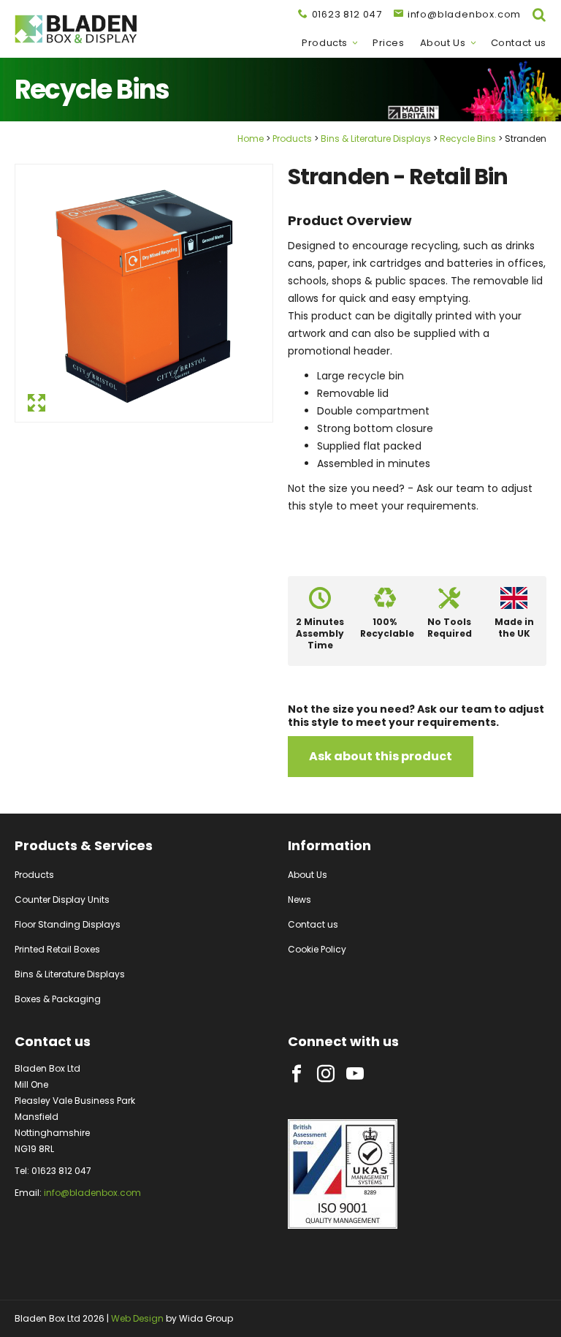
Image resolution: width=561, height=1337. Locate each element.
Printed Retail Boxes (57, 949)
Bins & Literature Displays (376, 138)
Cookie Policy (317, 949)
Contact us (519, 43)
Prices (389, 43)
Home (250, 138)
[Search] (539, 14)
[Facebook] (296, 1074)
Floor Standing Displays (68, 924)
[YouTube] (355, 1074)
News (299, 899)
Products (325, 43)
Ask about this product (380, 756)
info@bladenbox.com (92, 1192)
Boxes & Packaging (58, 999)
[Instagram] (326, 1074)
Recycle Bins (468, 138)
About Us (443, 43)
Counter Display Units (62, 899)
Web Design (137, 1318)
